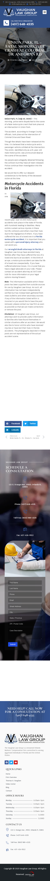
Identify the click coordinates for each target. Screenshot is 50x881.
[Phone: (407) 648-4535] (25, 498)
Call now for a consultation (21, 21)
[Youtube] (16, 762)
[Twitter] (11, 762)
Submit (12, 644)
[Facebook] (7, 762)
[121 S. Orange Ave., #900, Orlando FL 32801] (25, 478)
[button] (45, 12)
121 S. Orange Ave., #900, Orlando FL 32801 (25, 485)
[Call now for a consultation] (6, 23)
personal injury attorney (27, 242)
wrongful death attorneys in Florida (24, 249)
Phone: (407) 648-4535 (25, 504)
